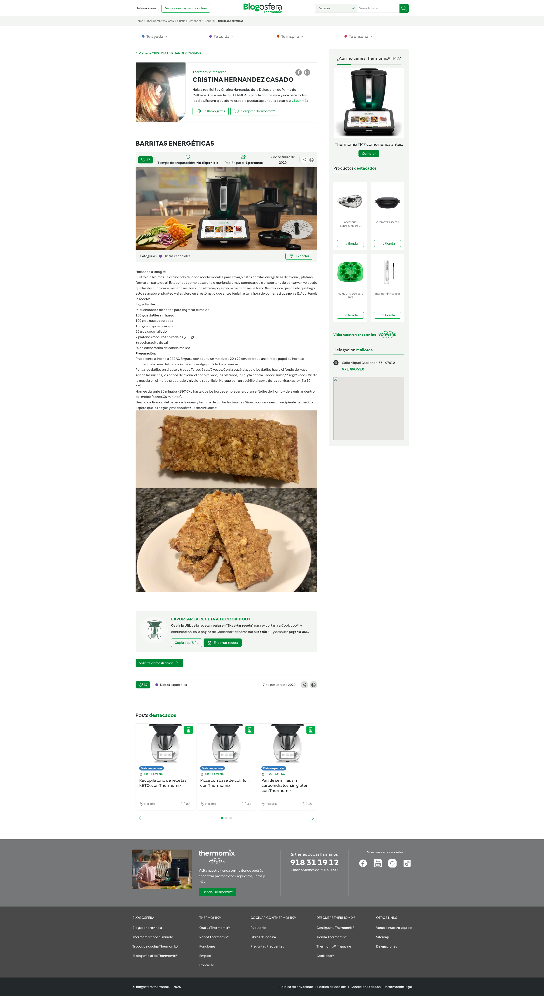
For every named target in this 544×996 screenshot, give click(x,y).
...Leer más (300, 101)
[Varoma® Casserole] (387, 200)
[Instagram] (392, 863)
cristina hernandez (189, 21)
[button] (336, 8)
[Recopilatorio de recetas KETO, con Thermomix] (165, 748)
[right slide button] (313, 818)
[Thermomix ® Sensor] (387, 272)
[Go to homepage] (263, 8)
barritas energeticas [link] (230, 21)
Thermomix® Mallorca (160, 21)
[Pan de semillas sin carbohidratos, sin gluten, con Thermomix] (287, 748)
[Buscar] (404, 8)
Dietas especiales (151, 768)
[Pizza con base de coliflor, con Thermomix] (226, 748)
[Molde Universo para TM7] (350, 272)
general (210, 21)
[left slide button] (140, 818)
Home (139, 21)
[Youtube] (377, 863)
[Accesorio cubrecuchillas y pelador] (350, 200)
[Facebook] (363, 863)
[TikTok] (407, 863)
